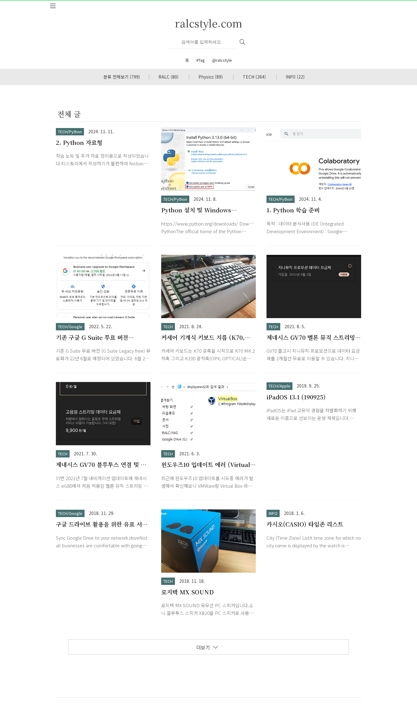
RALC (168, 77)
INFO (295, 77)
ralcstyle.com (208, 23)
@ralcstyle (222, 60)
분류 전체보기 (121, 77)
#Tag (200, 60)
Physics (210, 77)
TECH (254, 77)
